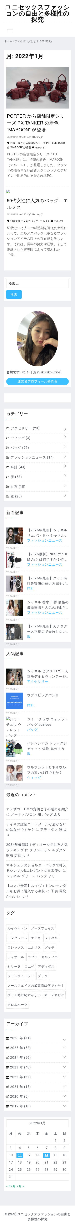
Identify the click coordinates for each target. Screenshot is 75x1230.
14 (46, 1155)
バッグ (19, 448)
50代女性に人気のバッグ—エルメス (37, 203)
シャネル (51, 938)
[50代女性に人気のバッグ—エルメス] (8, 192)
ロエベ (29, 966)
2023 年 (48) (20, 1067)
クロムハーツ (18, 1005)
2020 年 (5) (19, 1096)
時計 (17, 467)
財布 (17, 487)
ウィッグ (20, 438)
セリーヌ (14, 966)
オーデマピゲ (54, 995)
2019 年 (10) (20, 1106)
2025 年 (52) (20, 1048)
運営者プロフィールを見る (38, 381)
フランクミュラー (21, 976)
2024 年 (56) (20, 1058)
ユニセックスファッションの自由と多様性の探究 (37, 13)
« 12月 (11, 1186)
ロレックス (16, 947)
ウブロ (33, 957)
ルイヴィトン (18, 928)
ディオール (16, 957)
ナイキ (36, 938)
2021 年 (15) (20, 1087)
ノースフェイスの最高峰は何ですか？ (36, 985)
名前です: (13, 372)
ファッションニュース (32, 457)
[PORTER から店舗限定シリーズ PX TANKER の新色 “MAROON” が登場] (37, 107)
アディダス (46, 966)
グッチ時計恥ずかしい (24, 995)
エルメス (59, 221)
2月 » (20, 1186)
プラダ (43, 976)
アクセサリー (25, 428)
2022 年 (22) (20, 1077)
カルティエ (41, 147)
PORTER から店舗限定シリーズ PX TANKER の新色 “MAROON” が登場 (36, 122)
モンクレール (18, 938)
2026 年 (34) (20, 1038)
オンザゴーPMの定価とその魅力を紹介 (37, 809)
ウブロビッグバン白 (43, 695)
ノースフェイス (42, 928)
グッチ (50, 947)
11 (20, 1155)
